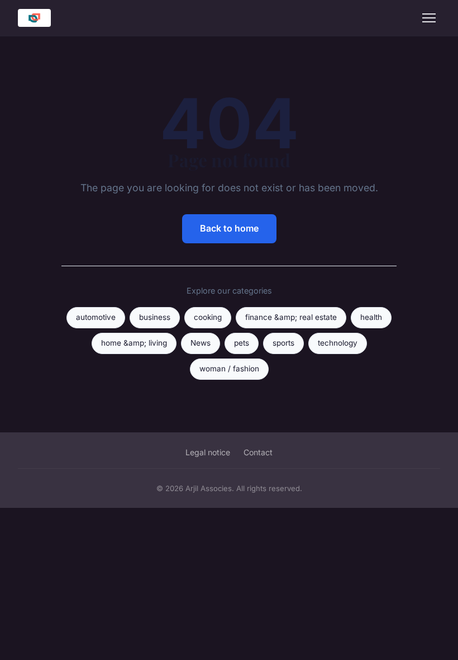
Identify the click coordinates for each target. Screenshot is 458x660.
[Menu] (429, 18)
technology (337, 342)
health (371, 317)
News (200, 342)
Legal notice (207, 452)
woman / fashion (229, 368)
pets (241, 342)
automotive (96, 317)
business (154, 317)
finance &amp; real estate (291, 317)
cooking (208, 317)
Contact (258, 452)
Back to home (229, 228)
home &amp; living (134, 342)
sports (283, 342)
